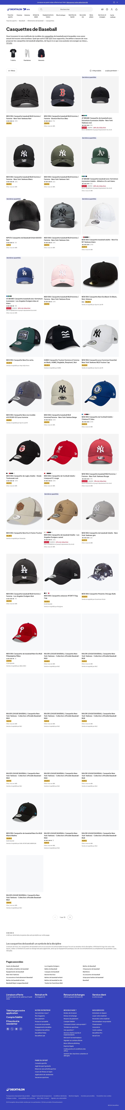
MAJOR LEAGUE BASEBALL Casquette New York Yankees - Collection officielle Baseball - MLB (61, 656)
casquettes (48, 36)
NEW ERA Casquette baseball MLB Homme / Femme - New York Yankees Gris (61, 239)
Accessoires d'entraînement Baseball (19, 977)
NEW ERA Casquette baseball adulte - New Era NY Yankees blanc (100, 241)
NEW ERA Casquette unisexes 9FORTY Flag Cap (61, 597)
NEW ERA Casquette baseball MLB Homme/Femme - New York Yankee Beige (60, 416)
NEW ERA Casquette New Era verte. (20, 360)
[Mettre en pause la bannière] (114, 2)
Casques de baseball (52, 972)
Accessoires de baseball (91, 974)
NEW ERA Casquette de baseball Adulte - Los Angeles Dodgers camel (61, 536)
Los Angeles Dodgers (52, 966)
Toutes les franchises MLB (53, 983)
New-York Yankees (12, 974)
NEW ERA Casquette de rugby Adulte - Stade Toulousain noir (23, 477)
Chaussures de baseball (91, 969)
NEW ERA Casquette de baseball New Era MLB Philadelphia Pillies (24, 655)
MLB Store (86, 972)
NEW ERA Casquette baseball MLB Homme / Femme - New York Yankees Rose (61, 298)
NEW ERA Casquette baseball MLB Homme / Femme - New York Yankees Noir (23, 117)
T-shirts (13, 60)
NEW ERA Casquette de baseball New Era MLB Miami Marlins (24, 834)
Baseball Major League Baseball (17, 983)
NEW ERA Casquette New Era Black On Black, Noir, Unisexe (99, 298)
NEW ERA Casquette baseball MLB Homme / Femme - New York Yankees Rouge (99, 475)
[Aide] (107, 9)
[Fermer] (117, 2)
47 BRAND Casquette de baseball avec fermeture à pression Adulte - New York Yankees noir (97, 120)
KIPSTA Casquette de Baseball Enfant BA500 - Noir (24, 239)
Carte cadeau (112, 16)
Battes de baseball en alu (53, 980)
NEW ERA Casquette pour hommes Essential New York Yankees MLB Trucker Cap (99, 361)
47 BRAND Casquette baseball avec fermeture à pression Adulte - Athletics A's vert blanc (100, 180)
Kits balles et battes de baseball (17, 969)
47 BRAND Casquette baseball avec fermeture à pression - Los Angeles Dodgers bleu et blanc (24, 301)
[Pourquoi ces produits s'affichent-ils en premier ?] (91, 71)
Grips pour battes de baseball (93, 977)
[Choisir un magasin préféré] (102, 9)
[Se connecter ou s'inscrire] (111, 9)
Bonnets (41, 60)
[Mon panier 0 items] (116, 9)
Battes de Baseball (89, 966)
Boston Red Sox (50, 974)
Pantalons (27, 60)
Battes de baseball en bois (15, 980)
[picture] (24, 94)
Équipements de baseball (15, 972)
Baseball (86, 980)
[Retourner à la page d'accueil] (18, 9)
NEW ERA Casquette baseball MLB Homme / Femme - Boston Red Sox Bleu (61, 117)
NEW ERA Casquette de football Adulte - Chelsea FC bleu (97, 418)
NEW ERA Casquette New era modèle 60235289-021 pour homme (20, 416)
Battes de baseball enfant (53, 977)
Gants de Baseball (12, 966)
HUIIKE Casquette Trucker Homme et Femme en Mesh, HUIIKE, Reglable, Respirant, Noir (61, 361)
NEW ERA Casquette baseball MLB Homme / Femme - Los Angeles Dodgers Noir (23, 595)
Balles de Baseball (51, 969)
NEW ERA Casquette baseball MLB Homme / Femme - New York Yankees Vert (61, 178)
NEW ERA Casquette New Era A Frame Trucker (24, 533)
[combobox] (112, 71)
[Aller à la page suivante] (70, 917)
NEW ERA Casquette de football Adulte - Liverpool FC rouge (60, 477)
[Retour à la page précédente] (55, 917)
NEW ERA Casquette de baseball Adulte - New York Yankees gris (100, 534)
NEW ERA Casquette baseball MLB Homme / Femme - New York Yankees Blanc (23, 178)
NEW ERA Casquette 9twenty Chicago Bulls (99, 594)
